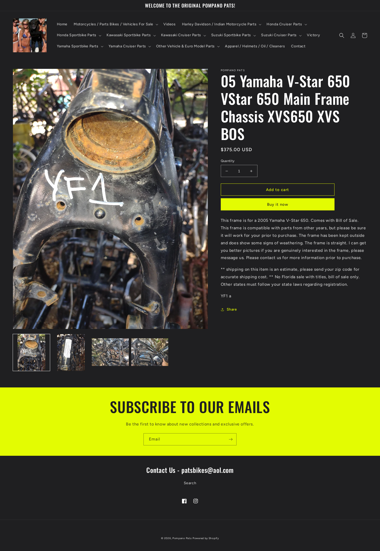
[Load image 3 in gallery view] (110, 352)
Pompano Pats (182, 538)
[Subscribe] (230, 439)
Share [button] (232, 309)
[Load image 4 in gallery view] (149, 352)
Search (190, 483)
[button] (115, 24)
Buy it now (277, 204)
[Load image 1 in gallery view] (31, 352)
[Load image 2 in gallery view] (70, 352)
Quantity (228, 161)
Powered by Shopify (206, 538)
